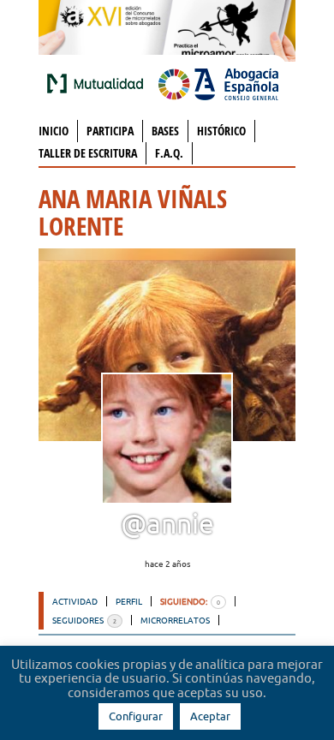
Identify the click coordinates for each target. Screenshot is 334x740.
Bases (165, 130)
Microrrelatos (175, 620)
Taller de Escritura (88, 153)
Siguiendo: (190, 601)
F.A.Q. (169, 153)
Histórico (221, 130)
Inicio (54, 130)
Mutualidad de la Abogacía (98, 83)
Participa (110, 130)
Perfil (129, 601)
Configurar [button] (136, 716)
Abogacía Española (218, 83)
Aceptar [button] (210, 716)
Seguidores (84, 620)
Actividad (75, 601)
